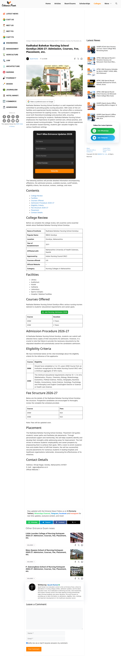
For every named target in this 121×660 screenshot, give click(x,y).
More (107, 4)
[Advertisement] (54, 24)
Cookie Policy (106, 148)
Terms (104, 151)
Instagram (74, 513)
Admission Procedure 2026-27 (42, 203)
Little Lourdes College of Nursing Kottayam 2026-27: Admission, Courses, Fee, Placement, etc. (46, 535)
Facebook (63, 513)
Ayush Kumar (34, 58)
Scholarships (84, 4)
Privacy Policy (107, 150)
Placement (35, 210)
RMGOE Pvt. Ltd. (102, 154)
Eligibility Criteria (37, 205)
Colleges (97, 4)
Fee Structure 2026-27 (39, 208)
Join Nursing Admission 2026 (56, 312)
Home (48, 4)
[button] (116, 4)
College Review (37, 196)
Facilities (34, 198)
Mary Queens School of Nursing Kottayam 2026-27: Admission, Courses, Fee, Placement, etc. (46, 552)
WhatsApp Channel (42, 513)
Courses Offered (37, 200)
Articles (57, 4)
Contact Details (37, 212)
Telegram (54, 513)
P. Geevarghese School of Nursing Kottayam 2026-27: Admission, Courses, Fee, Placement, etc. (46, 569)
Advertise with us (91, 150)
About (88, 148)
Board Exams (70, 4)
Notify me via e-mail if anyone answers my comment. (47, 643)
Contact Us (90, 151)
